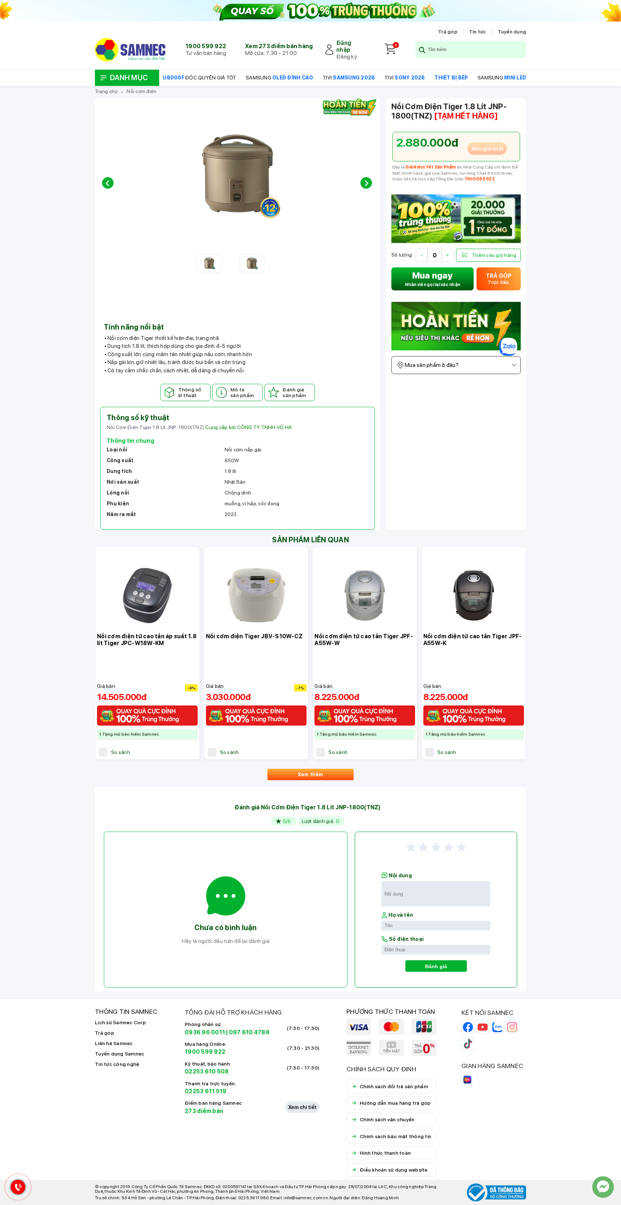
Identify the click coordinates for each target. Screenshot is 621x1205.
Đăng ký (346, 56)
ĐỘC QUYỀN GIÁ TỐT (199, 78)
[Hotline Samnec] (16, 1188)
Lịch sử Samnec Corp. (121, 1022)
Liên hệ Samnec (114, 1043)
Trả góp (447, 32)
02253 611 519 (205, 1091)
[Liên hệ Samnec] (603, 1187)
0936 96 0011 (205, 1032)
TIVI (349, 78)
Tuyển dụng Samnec (119, 1054)
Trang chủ (106, 91)
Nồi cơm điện (141, 91)
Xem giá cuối (487, 148)
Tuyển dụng (512, 32)
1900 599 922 (205, 46)
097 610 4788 (249, 1032)
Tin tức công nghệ (117, 1064)
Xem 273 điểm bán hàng (279, 46)
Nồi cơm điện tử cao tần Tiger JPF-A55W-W (363, 640)
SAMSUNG (279, 78)
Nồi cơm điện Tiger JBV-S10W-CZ (254, 636)
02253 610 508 (207, 1071)
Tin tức (477, 32)
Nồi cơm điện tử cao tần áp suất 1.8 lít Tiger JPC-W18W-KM (147, 640)
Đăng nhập (343, 46)
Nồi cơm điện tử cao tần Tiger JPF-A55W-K (472, 640)
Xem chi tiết (302, 1107)
